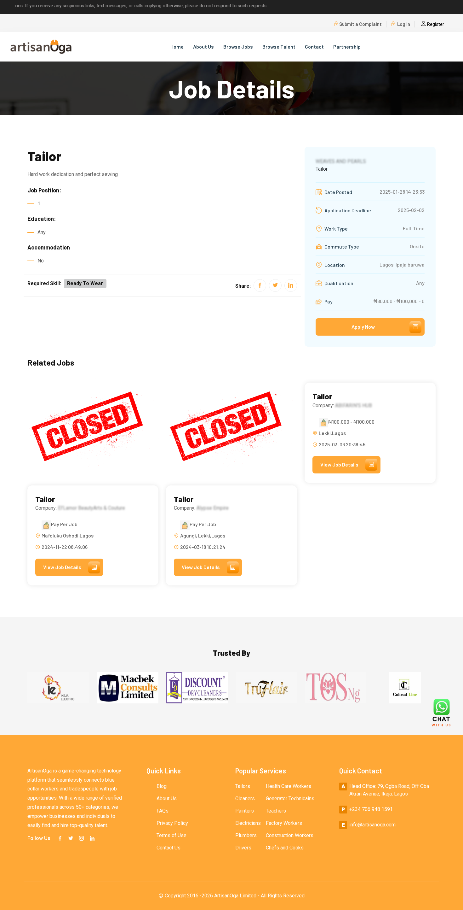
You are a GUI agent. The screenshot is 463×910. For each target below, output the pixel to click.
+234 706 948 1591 (371, 809)
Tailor (45, 499)
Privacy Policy (172, 823)
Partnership (347, 47)
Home (177, 47)
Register (435, 24)
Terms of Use (171, 835)
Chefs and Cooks (285, 848)
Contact (314, 47)
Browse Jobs (238, 47)
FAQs (163, 811)
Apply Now (363, 327)
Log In (403, 24)
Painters (244, 811)
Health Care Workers (288, 786)
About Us (203, 47)
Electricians (248, 823)
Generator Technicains (290, 798)
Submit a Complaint (360, 24)
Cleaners (245, 798)
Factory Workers (284, 823)
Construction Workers (289, 835)
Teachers (276, 811)
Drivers (243, 848)
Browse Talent (278, 47)
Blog (162, 786)
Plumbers (246, 835)
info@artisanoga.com (372, 825)
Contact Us (168, 848)
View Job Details (62, 567)
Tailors (242, 786)
